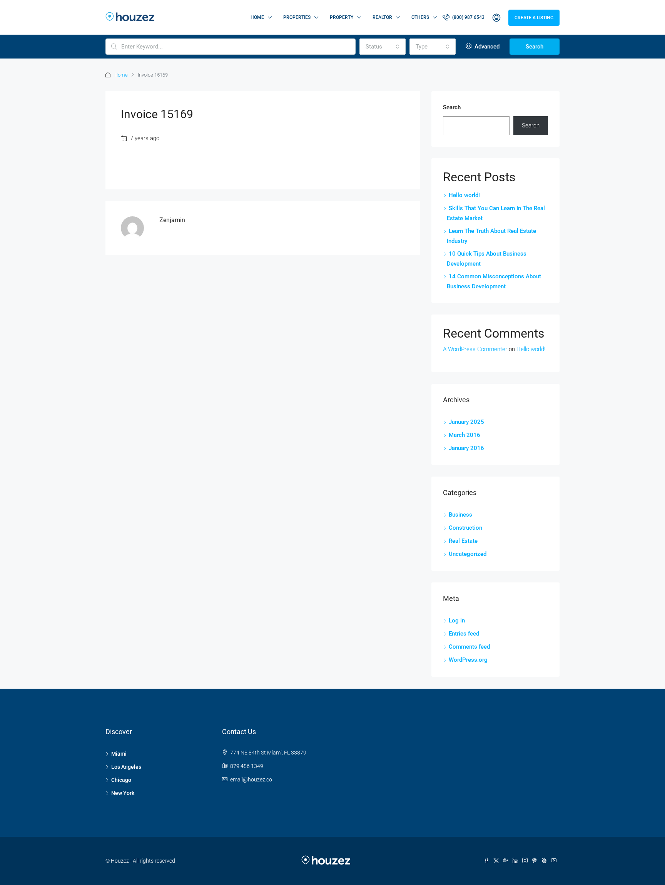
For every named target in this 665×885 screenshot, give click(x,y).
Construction (465, 527)
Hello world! (464, 195)
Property (341, 17)
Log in (457, 620)
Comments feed (469, 646)
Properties (297, 17)
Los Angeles (126, 767)
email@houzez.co (251, 779)
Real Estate (463, 540)
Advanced (486, 46)
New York (122, 793)
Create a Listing (534, 17)
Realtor (382, 17)
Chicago (121, 780)
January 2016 (466, 448)
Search (534, 46)
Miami (119, 754)
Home (257, 17)
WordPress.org (468, 659)
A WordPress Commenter (475, 349)
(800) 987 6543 (468, 17)
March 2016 (464, 435)
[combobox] (382, 46)
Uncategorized (467, 553)
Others (420, 17)
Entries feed (464, 633)
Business (460, 514)
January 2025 (466, 421)
